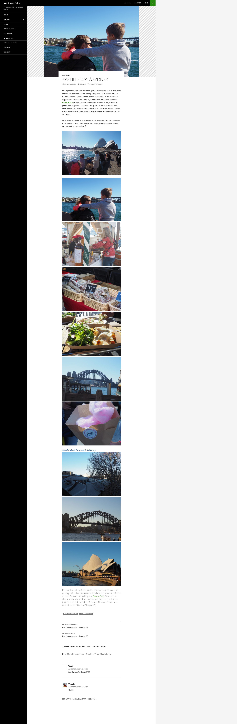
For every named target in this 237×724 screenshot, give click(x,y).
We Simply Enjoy (12, 3)
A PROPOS (128, 3)
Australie (66, 75)
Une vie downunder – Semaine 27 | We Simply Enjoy (89, 654)
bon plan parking (70, 614)
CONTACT (137, 3)
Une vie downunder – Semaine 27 (75, 634)
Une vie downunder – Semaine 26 (75, 625)
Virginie (82, 84)
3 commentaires (95, 84)
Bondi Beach (67, 102)
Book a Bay (98, 596)
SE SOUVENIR (8, 33)
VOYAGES (7, 19)
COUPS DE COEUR (9, 29)
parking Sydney (86, 614)
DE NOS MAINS (8, 38)
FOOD (6, 24)
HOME (146, 3)
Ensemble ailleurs (10, 42)
